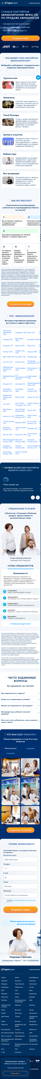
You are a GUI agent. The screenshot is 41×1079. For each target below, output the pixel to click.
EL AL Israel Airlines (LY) (32, 422)
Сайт (30, 1033)
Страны (17, 1029)
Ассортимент (33, 1036)
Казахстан (4, 997)
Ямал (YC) (31, 346)
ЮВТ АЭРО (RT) (9, 357)
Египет (17, 993)
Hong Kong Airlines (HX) (7, 453)
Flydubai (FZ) (32, 428)
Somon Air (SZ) (8, 416)
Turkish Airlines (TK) (8, 422)
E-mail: (5, 873)
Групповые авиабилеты (33, 1040)
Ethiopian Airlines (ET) (7, 428)
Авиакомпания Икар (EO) (33, 384)
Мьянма (17, 1021)
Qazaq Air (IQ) (32, 397)
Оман (3, 1010)
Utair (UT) (31, 332)
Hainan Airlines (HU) (33, 404)
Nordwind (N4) (33, 339)
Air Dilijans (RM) (19, 390)
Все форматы (5, 1029)
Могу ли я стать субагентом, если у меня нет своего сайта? (19, 721)
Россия (31, 987)
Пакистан (4, 1024)
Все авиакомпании (7, 1033)
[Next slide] (38, 498)
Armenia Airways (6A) (32, 390)
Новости (32, 1049)
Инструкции (33, 1044)
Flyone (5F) (31, 410)
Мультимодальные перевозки (7, 1040)
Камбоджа (4, 987)
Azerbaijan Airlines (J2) (7, 390)
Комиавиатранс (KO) (9, 377)
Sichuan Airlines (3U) (21, 453)
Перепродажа (20, 1036)
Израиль (32, 1005)
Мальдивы (32, 1021)
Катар (17, 997)
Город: (5, 882)
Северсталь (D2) (20, 352)
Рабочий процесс (11, 748)
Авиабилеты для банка (20, 1025)
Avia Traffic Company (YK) (20, 404)
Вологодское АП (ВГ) (32, 369)
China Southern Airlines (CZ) (33, 447)
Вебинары (18, 1039)
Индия (3, 977)
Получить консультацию (21, 304)
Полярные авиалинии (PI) (33, 362)
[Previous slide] (33, 498)
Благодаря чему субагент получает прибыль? (15, 713)
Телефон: (6, 864)
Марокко (18, 1005)
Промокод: (7, 891)
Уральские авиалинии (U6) (7, 332)
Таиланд (4, 1000)
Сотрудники (30, 748)
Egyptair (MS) (20, 422)
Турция (17, 1016)
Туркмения (33, 984)
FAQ (16, 1049)
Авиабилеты (33, 1024)
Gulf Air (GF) (7, 435)
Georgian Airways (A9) (32, 441)
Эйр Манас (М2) (7, 410)
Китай (17, 977)
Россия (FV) (7, 384)
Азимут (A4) (8, 352)
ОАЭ (16, 990)
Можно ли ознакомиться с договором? (17, 705)
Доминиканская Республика (20, 1001)
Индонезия (33, 993)
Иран (31, 990)
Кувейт (3, 1013)
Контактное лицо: (9, 855)
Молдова (4, 984)
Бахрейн (32, 997)
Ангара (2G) (20, 362)
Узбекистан (19, 987)
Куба (30, 1000)
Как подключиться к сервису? (13, 693)
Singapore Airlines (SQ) (7, 447)
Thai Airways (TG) (32, 434)
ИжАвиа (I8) (32, 357)
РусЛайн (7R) (20, 357)
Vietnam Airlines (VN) (20, 447)
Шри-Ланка (5, 1016)
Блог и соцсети (6, 1036)
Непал (3, 1021)
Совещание (11, 753)
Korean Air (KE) (21, 435)
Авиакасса (32, 1029)
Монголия (18, 1013)
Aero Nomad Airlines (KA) (20, 410)
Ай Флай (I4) (20, 384)
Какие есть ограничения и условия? (15, 699)
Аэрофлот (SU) (21, 332)
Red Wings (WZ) (19, 339)
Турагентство (19, 1033)
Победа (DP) (8, 339)
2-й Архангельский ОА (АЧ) (21, 377)
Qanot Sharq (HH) (32, 416)
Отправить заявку (21, 38)
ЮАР (2, 990)
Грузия (31, 1010)
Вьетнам (18, 1010)
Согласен (21, 901)
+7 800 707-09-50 (34, 3)
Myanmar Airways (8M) (20, 441)
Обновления (5, 1044)
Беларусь (18, 981)
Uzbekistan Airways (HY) (20, 416)
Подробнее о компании (20, 830)
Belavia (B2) (19, 397)
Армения (4, 981)
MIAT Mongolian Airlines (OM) (9, 441)
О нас (3, 1052)
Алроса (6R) (32, 352)
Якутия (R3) (20, 346)
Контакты (18, 1052)
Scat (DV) (6, 404)
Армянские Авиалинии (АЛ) (7, 397)
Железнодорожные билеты (21, 1045)
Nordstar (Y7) (8, 346)
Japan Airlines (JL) (20, 428)
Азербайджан (34, 977)
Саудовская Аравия (33, 1017)
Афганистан (33, 1013)
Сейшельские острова (5, 1006)
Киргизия (32, 981)
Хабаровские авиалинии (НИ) (8, 369)
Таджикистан (19, 984)
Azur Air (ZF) (8, 362)
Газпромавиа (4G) (20, 369)
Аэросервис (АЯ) (32, 377)
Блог (2, 1049)
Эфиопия (4, 993)
